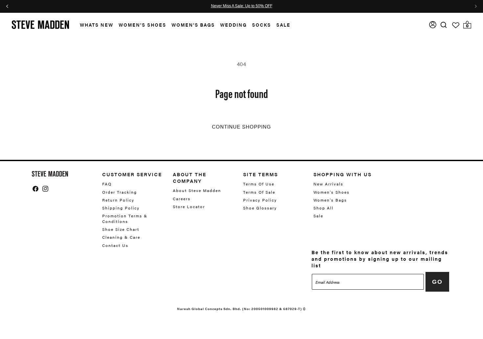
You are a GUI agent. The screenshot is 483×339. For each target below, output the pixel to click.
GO (437, 281)
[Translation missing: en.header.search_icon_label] (443, 25)
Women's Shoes (142, 24)
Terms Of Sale (259, 192)
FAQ (107, 184)
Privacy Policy (260, 200)
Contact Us (115, 245)
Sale (283, 24)
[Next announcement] (476, 6)
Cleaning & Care (121, 237)
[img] (443, 25)
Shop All (323, 208)
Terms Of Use (258, 184)
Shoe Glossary (260, 208)
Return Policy (118, 200)
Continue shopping (241, 127)
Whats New (96, 24)
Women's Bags (193, 24)
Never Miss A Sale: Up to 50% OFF (241, 6)
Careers (182, 199)
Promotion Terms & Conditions (125, 218)
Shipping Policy (121, 208)
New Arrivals (328, 184)
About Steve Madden (197, 190)
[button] (94, 25)
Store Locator (189, 206)
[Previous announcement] (7, 6)
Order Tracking (119, 192)
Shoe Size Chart (120, 229)
